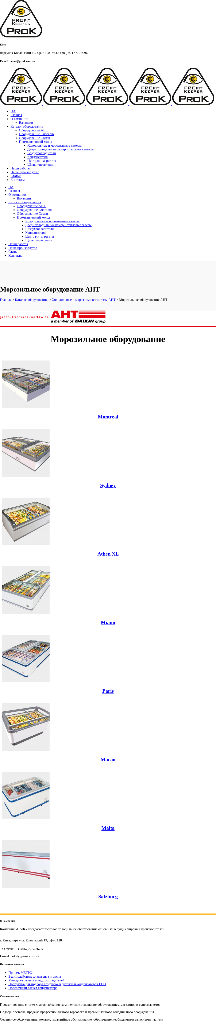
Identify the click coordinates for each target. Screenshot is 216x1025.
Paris (108, 691)
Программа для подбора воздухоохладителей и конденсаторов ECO (57, 984)
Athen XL (108, 554)
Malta (108, 828)
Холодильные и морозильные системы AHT (84, 299)
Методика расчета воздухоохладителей (36, 980)
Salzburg (108, 896)
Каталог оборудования (31, 299)
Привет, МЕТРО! (20, 972)
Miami (108, 622)
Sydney (108, 485)
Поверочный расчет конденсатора (32, 988)
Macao (108, 759)
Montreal (108, 417)
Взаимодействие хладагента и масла (34, 976)
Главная (5, 299)
